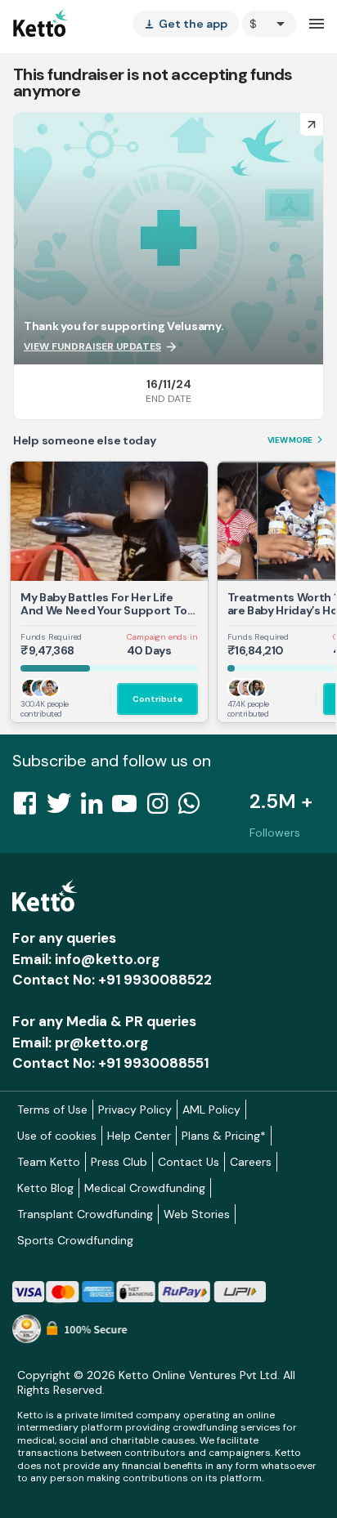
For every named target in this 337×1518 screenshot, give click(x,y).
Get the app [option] (185, 23)
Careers (251, 1161)
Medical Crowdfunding (144, 1188)
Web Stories (197, 1214)
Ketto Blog (45, 1188)
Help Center (139, 1135)
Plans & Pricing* (224, 1135)
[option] (269, 24)
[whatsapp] (193, 808)
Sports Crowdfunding (75, 1240)
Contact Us (188, 1161)
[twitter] (64, 808)
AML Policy (211, 1109)
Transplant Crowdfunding (85, 1214)
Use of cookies (57, 1135)
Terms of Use (52, 1109)
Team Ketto (48, 1161)
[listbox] (186, 23)
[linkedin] (96, 808)
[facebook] (29, 808)
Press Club (119, 1161)
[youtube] (129, 808)
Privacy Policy (135, 1109)
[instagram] (162, 808)
